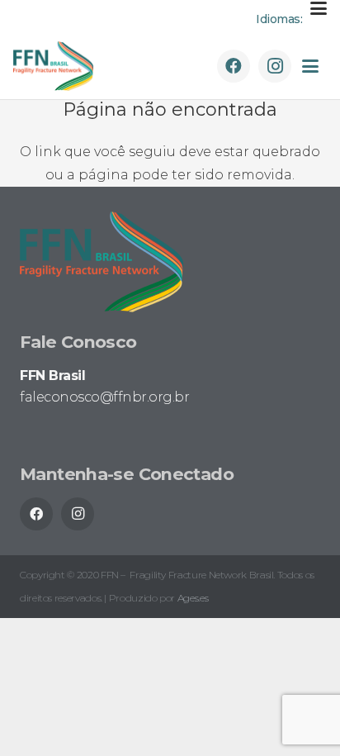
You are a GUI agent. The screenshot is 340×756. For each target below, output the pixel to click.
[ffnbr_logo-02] (53, 66)
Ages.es (192, 598)
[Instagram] (274, 66)
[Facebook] (233, 66)
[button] (319, 8)
